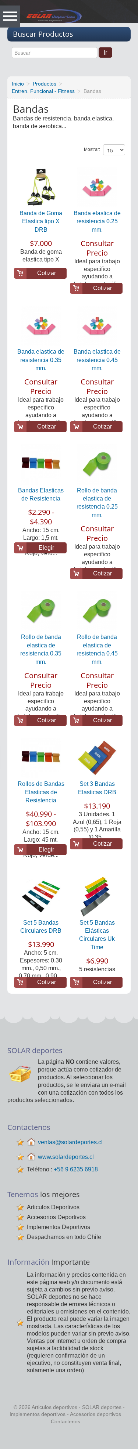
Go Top (71, 1437)
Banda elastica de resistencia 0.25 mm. (97, 221)
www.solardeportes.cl (66, 1157)
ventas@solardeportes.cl (70, 1142)
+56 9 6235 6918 (76, 1169)
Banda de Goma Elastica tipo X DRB (41, 221)
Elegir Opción (46, 549)
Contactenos (65, 1421)
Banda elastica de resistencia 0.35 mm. (40, 359)
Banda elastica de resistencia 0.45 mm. (97, 359)
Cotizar (46, 273)
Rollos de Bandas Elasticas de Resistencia (41, 792)
